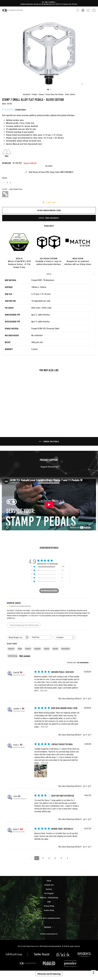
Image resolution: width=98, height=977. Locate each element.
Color (12, 189)
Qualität (46, 649)
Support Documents (49, 467)
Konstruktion (65, 649)
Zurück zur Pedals (51, 441)
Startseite (26, 94)
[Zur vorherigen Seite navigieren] (30, 858)
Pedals (34, 94)
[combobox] (42, 637)
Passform (11, 649)
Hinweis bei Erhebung (49, 974)
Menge (4, 178)
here (39, 141)
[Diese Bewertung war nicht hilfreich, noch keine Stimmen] (88, 698)
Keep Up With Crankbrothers (48, 918)
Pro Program (49, 893)
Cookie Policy (49, 910)
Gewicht (28, 649)
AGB (49, 902)
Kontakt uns (49, 885)
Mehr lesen (43, 690)
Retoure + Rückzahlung (49, 897)
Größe (20, 649)
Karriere (49, 889)
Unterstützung (12, 656)
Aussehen (37, 649)
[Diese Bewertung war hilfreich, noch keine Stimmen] (84, 698)
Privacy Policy (49, 906)
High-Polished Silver (5, 194)
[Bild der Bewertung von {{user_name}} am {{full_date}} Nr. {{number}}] (40, 771)
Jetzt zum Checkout (49, 218)
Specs (49, 274)
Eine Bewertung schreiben (49, 591)
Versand (55, 649)
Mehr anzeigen (24, 656)
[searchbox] (16, 637)
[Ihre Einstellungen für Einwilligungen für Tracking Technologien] (93, 972)
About (49, 881)
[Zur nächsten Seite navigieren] (67, 858)
